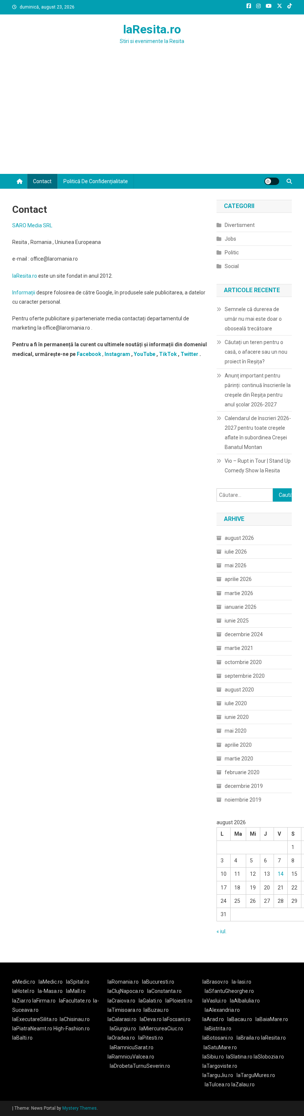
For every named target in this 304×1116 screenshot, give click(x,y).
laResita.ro (152, 29)
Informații (23, 292)
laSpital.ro (77, 982)
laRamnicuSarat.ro (131, 1047)
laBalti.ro (22, 1038)
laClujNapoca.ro (126, 991)
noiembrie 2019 (243, 800)
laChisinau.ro (75, 1019)
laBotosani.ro (217, 1038)
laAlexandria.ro (222, 1010)
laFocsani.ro (177, 1019)
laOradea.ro (121, 1038)
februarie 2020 (242, 772)
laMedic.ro (51, 982)
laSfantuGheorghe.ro (229, 991)
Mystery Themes (79, 1108)
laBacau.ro (239, 1019)
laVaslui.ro (216, 1001)
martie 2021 (239, 648)
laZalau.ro (243, 1084)
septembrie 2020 (245, 676)
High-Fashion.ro (71, 1028)
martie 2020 (239, 759)
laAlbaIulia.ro (245, 1001)
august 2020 (239, 690)
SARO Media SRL (32, 225)
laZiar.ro (22, 1001)
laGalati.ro (150, 1001)
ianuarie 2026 (241, 607)
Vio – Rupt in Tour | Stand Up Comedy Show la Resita (258, 465)
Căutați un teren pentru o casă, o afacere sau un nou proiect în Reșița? (256, 351)
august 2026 (239, 538)
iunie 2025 (237, 621)
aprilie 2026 (238, 579)
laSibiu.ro (213, 1057)
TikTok (168, 354)
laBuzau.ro (156, 1010)
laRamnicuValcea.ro (131, 1057)
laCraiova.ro (121, 1001)
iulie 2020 (236, 703)
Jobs (230, 239)
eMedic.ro (23, 982)
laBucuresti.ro (158, 982)
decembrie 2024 (244, 634)
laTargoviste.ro (219, 1066)
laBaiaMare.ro (271, 1019)
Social (232, 266)
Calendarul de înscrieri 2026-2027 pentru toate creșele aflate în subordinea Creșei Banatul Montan (258, 432)
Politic (232, 252)
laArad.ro (213, 1019)
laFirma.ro (44, 1001)
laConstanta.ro (164, 991)
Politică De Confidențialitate (95, 181)
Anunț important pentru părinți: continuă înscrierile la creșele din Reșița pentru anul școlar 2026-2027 (258, 390)
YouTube (144, 354)
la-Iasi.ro (241, 982)
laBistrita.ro (218, 1028)
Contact (42, 181)
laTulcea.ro (218, 1084)
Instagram (117, 354)
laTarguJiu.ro (219, 1075)
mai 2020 (236, 731)
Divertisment (240, 225)
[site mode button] (271, 181)
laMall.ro (76, 991)
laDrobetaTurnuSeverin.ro (140, 1066)
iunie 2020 (237, 717)
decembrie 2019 (244, 786)
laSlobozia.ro (269, 1057)
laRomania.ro (123, 982)
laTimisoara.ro (124, 1010)
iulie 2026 (236, 552)
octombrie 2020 (243, 662)
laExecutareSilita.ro (34, 1019)
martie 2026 (239, 593)
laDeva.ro (151, 1019)
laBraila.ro (248, 1038)
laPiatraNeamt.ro (32, 1028)
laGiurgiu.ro (124, 1028)
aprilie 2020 (238, 745)
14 (281, 874)
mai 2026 (236, 565)
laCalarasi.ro (122, 1019)
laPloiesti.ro (178, 1001)
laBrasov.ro (215, 982)
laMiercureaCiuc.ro (161, 1028)
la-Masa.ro (50, 991)
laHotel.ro (23, 991)
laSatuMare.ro (220, 1047)
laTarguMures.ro (256, 1075)
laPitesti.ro (150, 1038)
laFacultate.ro (75, 1001)
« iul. (222, 931)
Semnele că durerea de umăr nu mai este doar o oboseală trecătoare (253, 318)
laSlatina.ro (239, 1057)
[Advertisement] (152, 118)
